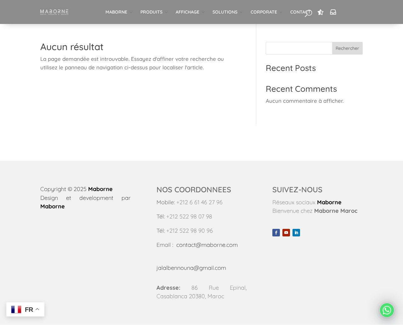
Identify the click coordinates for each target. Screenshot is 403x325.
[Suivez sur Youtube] (286, 232)
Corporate (264, 12)
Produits (151, 12)
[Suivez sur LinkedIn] (296, 232)
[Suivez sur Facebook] (276, 232)
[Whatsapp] (387, 310)
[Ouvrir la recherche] (308, 13)
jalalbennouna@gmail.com (191, 267)
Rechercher (347, 48)
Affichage (187, 12)
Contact (300, 12)
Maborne (116, 12)
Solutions (225, 12)
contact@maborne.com (207, 244)
